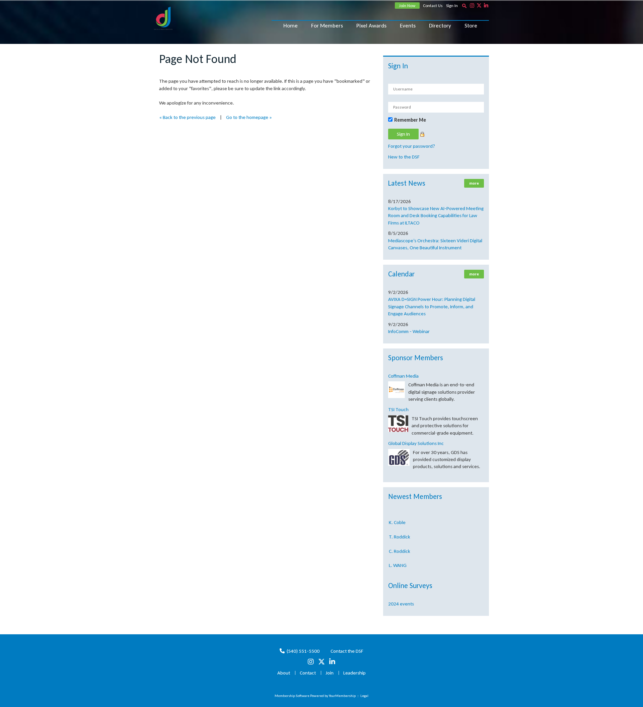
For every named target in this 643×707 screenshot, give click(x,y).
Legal (364, 696)
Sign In (452, 5)
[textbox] (464, 6)
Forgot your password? (411, 146)
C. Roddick (399, 545)
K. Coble (397, 517)
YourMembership (342, 696)
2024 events (401, 604)
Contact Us (433, 5)
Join (330, 673)
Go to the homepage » (249, 117)
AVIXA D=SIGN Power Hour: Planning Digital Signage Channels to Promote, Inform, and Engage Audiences (431, 306)
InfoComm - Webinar (409, 331)
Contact (308, 673)
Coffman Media (403, 376)
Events (408, 25)
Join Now (407, 5)
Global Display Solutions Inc (416, 443)
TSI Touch (398, 409)
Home (290, 25)
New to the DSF (404, 157)
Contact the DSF (347, 651)
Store (471, 25)
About (283, 673)
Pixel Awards (371, 25)
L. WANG (398, 560)
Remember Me (410, 120)
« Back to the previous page (187, 117)
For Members (327, 25)
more (474, 183)
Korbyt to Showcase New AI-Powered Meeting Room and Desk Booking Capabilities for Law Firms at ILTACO (436, 215)
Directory (440, 25)
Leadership (354, 673)
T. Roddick (399, 531)
